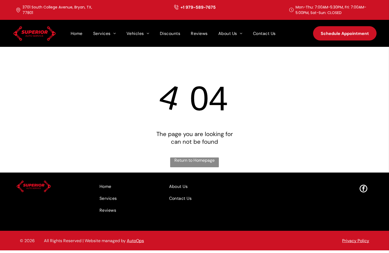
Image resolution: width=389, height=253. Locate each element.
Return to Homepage (194, 160)
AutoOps (135, 240)
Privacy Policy (355, 240)
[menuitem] (76, 33)
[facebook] (363, 189)
